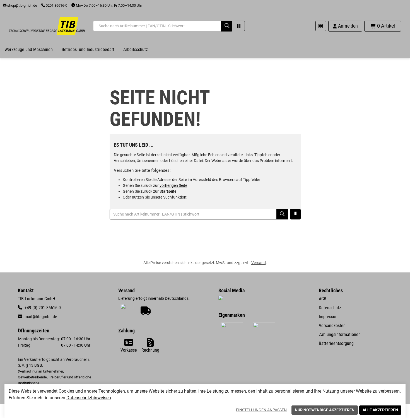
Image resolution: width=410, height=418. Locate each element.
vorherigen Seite (173, 185)
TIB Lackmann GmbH (36, 298)
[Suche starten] (226, 26)
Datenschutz (330, 307)
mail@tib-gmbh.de (40, 316)
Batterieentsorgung (336, 343)
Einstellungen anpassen (261, 410)
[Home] (47, 26)
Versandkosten (332, 325)
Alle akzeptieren (380, 410)
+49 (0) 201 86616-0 (42, 307)
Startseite (168, 191)
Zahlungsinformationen (340, 334)
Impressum (329, 316)
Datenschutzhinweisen (88, 397)
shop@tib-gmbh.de (21, 5)
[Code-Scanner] (239, 26)
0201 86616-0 (56, 5)
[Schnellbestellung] (320, 26)
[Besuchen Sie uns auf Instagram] (220, 298)
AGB (322, 298)
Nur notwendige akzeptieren (324, 410)
